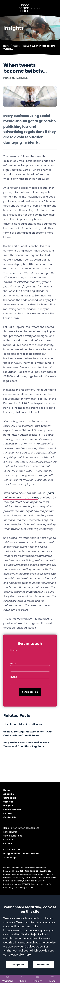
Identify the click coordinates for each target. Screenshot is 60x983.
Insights (17, 45)
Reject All (43, 964)
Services (8, 801)
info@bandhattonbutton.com (21, 853)
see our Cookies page (28, 946)
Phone (13, 677)
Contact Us (9, 817)
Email (13, 663)
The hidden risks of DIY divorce (22, 724)
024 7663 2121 (18, 849)
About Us (8, 794)
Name (13, 650)
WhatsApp (9, 857)
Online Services (12, 809)
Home (6, 45)
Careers (8, 813)
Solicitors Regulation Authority (35, 871)
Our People (9, 798)
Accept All (17, 964)
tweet (12, 273)
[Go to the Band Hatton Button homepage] (30, 7)
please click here (20, 955)
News (26, 45)
